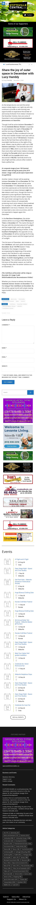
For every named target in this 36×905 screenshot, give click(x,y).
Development (20, 841)
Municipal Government (11, 860)
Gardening (8, 854)
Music (7, 863)
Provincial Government (20, 871)
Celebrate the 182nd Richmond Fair (21, 665)
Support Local (7, 779)
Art (6, 833)
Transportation (9, 882)
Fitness (16, 849)
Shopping (17, 876)
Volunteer (21, 882)
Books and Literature (11, 835)
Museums (25, 860)
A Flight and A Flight (21, 559)
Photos (7, 868)
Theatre (23, 879)
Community (22, 299)
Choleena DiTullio (8, 813)
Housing (7, 857)
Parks (16, 865)
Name (4, 348)
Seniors (7, 876)
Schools (18, 874)
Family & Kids (21, 846)
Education (8, 843)
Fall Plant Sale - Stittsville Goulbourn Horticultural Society (23, 581)
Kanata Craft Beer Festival (23, 602)
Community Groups (23, 838)
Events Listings (7, 781)
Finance (7, 849)
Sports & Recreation (11, 879)
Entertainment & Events (22, 843)
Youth (15, 885)
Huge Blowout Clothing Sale (24, 592)
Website (4, 366)
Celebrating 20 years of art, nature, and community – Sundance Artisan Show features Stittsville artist (18, 809)
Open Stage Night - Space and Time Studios (23, 569)
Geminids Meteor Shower (9, 306)
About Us (22, 899)
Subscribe (15, 897)
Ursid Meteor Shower (7, 308)
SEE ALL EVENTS (18, 717)
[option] (19, 64)
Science (23, 301)
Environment (9, 846)
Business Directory (9, 777)
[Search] (30, 392)
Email (4, 357)
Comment (6, 325)
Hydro (15, 857)
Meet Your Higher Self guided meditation (22, 654)
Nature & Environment (8, 301)
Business (25, 835)
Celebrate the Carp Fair (22, 705)
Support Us (11, 899)
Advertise (26, 897)
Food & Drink (27, 849)
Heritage (27, 854)
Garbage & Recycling (22, 852)
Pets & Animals (26, 865)
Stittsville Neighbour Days (23, 674)
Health (17, 854)
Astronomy (14, 299)
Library (24, 857)
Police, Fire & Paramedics (21, 868)
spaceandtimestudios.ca (11, 766)
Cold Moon (12, 304)
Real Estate (8, 874)
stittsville (19, 306)
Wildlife (7, 885)
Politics (7, 871)
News (17, 301)
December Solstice (22, 304)
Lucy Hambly (8, 80)
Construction (8, 841)
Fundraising (8, 852)
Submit (6, 897)
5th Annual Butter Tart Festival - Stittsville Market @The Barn (23, 622)
